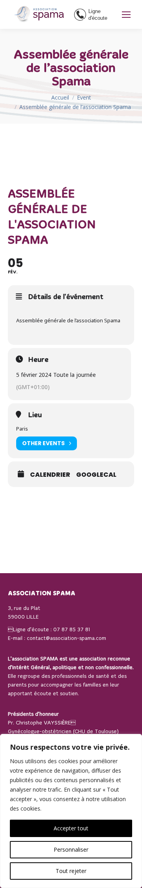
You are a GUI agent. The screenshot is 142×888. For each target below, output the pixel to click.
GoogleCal (96, 474)
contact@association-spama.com (66, 638)
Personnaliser (71, 849)
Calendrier (50, 474)
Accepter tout (71, 828)
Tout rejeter (71, 871)
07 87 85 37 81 (71, 629)
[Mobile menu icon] (126, 15)
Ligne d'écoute (97, 14)
